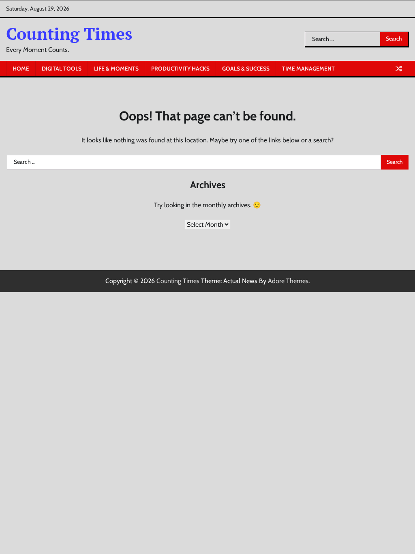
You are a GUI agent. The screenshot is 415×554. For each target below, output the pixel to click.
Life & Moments (116, 68)
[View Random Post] (399, 68)
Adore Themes (288, 281)
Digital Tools (61, 68)
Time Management (308, 68)
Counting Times (69, 33)
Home (21, 68)
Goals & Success (246, 68)
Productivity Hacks (180, 68)
